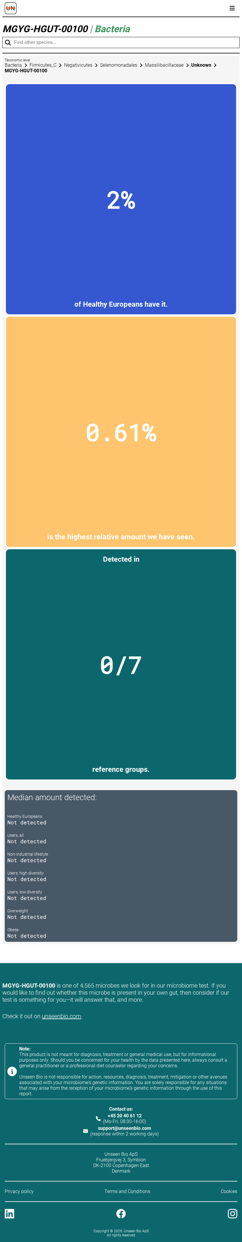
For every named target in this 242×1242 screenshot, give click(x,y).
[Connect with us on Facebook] (121, 1214)
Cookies (229, 1191)
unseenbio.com (61, 1016)
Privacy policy (19, 1191)
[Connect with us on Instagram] (232, 1214)
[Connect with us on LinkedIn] (9, 1214)
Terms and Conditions (127, 1191)
